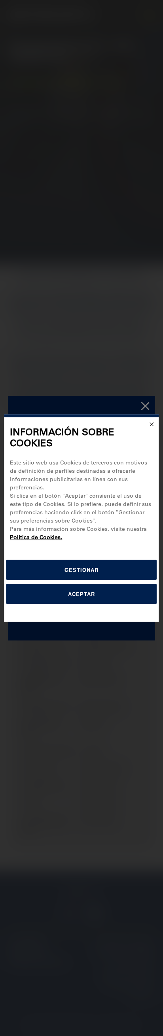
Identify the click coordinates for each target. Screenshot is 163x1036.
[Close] (152, 424)
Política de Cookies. (36, 537)
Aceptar (81, 594)
